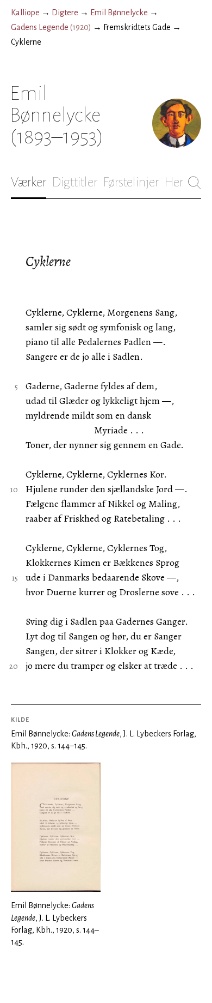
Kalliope (25, 12)
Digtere (65, 12)
